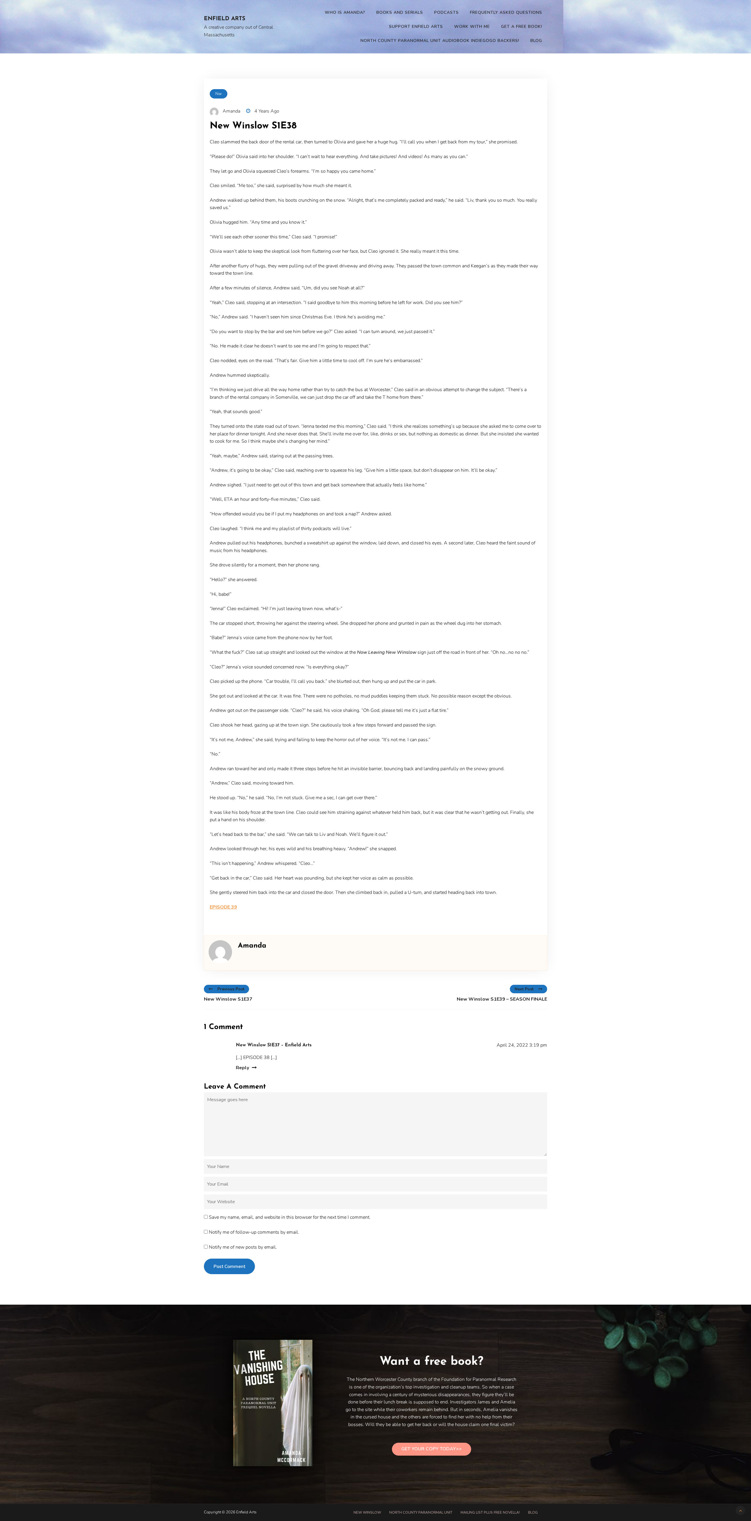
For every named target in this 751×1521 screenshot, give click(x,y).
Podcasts (446, 12)
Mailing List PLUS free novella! (490, 1512)
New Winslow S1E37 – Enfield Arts (274, 1045)
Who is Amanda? (345, 12)
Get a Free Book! (521, 26)
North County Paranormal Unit (420, 1512)
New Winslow (367, 1512)
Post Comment (229, 1266)
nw (218, 93)
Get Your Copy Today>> (431, 1449)
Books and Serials (399, 12)
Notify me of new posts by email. (243, 1247)
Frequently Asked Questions (506, 12)
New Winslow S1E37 (228, 999)
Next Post (524, 989)
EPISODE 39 (223, 907)
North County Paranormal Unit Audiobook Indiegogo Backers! (440, 40)
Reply (242, 1068)
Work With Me (472, 26)
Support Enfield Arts (416, 26)
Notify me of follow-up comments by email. (254, 1232)
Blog (536, 40)
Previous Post (230, 989)
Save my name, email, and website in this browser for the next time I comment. (290, 1217)
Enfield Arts (224, 19)
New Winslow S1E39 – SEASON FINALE (502, 999)
